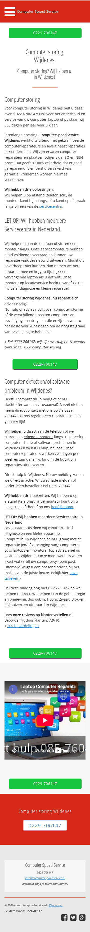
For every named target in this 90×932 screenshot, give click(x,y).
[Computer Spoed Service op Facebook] (64, 917)
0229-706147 (45, 32)
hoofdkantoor (62, 506)
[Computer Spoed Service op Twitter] (73, 917)
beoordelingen (23, 625)
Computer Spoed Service (37, 11)
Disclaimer (55, 905)
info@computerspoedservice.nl (45, 878)
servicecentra (50, 206)
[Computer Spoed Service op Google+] (82, 917)
